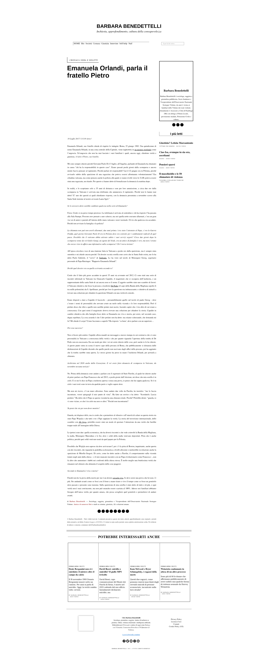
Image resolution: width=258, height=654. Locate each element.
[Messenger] (103, 511)
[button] (183, 43)
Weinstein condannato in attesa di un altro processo (173, 570)
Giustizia (105, 43)
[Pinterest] (111, 511)
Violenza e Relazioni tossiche (171, 180)
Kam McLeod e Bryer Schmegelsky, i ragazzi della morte (143, 571)
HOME (77, 43)
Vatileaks (103, 257)
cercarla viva (118, 477)
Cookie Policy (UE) (176, 626)
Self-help (123, 43)
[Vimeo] (138, 641)
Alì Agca (82, 422)
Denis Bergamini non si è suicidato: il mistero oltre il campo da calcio (81, 571)
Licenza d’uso (176, 621)
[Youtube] (131, 641)
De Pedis (114, 285)
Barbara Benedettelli (77, 501)
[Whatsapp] (119, 511)
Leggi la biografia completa (131, 635)
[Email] (127, 511)
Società (89, 43)
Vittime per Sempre (167, 146)
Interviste (114, 43)
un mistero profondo (143, 149)
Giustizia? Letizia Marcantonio (176, 143)
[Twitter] (107, 511)
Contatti (176, 624)
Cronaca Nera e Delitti (84, 60)
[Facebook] (99, 511)
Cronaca (96, 43)
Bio (82, 43)
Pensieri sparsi (167, 164)
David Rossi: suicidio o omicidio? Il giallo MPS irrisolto (110, 571)
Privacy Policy (176, 619)
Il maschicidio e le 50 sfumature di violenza (171, 175)
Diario (161, 158)
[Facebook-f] (124, 641)
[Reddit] (123, 511)
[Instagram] (134, 641)
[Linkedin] (115, 511)
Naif (130, 43)
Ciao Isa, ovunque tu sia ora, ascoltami (174, 153)
